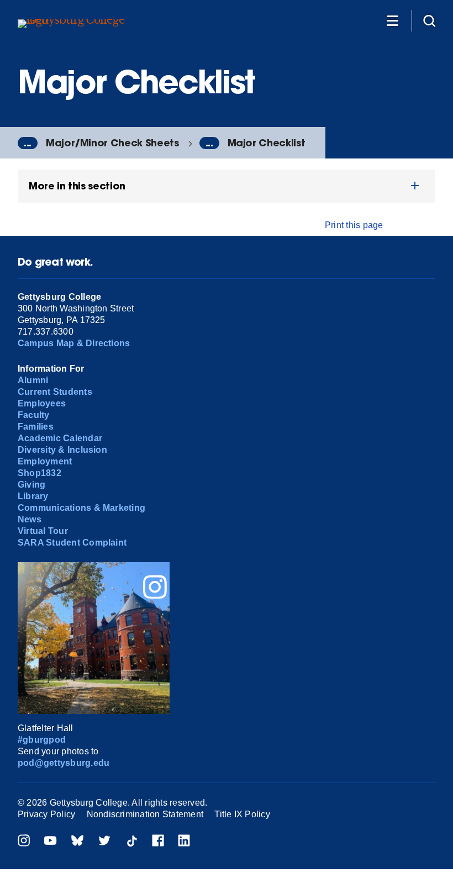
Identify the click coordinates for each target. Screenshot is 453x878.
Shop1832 (39, 473)
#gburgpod (42, 739)
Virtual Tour (43, 531)
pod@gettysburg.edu (63, 763)
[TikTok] (131, 842)
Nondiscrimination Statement (145, 814)
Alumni (33, 380)
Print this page (354, 225)
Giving (31, 484)
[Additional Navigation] (392, 20)
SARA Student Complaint (72, 542)
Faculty (34, 415)
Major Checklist (266, 142)
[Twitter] (104, 842)
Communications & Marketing (81, 507)
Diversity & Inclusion (62, 449)
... (27, 143)
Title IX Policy (242, 814)
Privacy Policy (46, 814)
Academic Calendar (60, 438)
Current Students (55, 391)
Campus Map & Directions (74, 343)
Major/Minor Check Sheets (112, 142)
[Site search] (429, 20)
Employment (45, 461)
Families (36, 426)
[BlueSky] (77, 842)
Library (33, 496)
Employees (42, 403)
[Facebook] (158, 841)
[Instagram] (24, 841)
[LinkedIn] (184, 841)
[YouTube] (50, 842)
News (29, 519)
